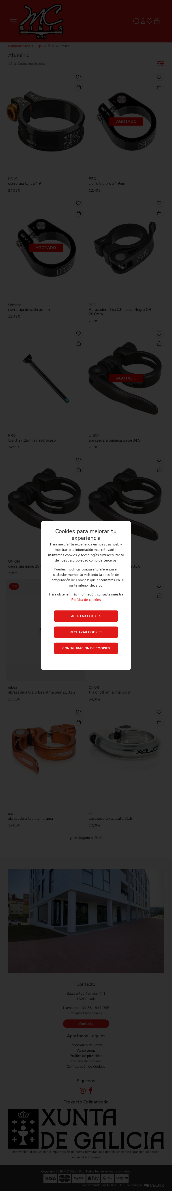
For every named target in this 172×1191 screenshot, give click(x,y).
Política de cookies (86, 599)
